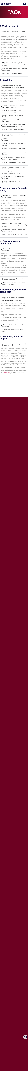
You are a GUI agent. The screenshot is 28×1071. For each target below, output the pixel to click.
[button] (24, 4)
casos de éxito (6, 372)
